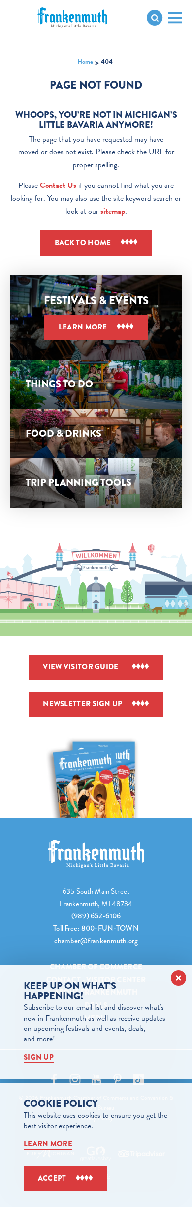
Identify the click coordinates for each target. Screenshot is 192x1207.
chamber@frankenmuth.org (96, 940)
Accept (52, 1178)
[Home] (96, 854)
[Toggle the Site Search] (154, 18)
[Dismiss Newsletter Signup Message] (178, 978)
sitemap (112, 211)
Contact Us (58, 185)
